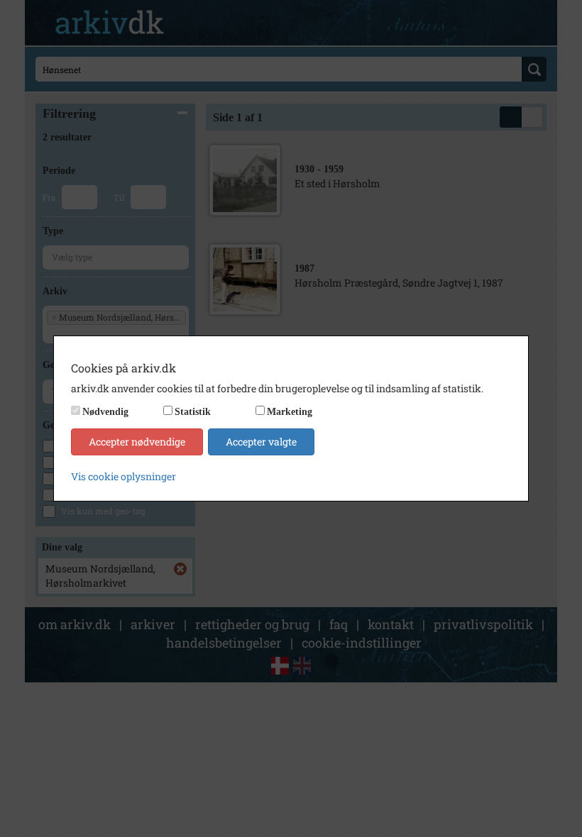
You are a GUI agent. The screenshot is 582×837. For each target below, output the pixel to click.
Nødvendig (105, 411)
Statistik (193, 411)
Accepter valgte (261, 441)
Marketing (289, 411)
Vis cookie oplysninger (123, 476)
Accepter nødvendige (137, 441)
